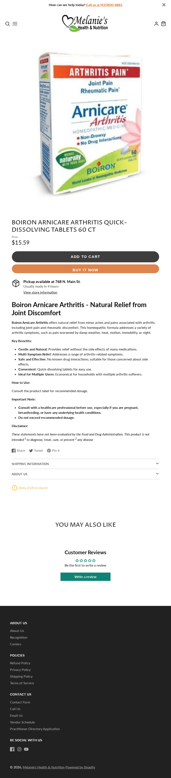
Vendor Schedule (22, 722)
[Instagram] (19, 749)
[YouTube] (26, 749)
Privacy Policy (20, 670)
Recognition (18, 637)
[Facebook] (12, 749)
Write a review (85, 577)
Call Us (15, 709)
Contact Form (20, 702)
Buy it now (85, 270)
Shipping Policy (21, 676)
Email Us (16, 715)
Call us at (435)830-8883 (104, 5)
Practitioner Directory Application (35, 729)
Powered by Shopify (80, 767)
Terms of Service (22, 683)
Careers (15, 644)
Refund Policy (20, 663)
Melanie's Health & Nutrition (44, 767)
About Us (17, 631)
